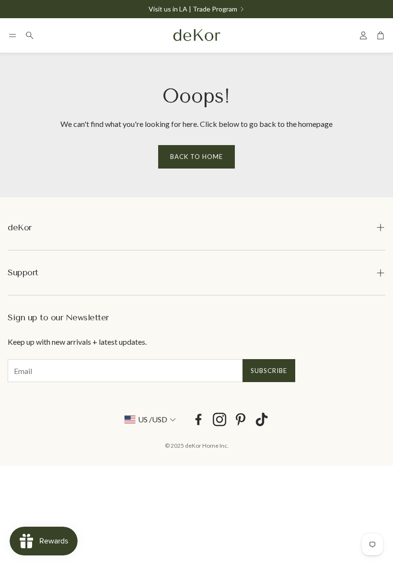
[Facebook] (198, 419)
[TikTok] (261, 419)
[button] (12, 35)
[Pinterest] (240, 419)
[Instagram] (219, 419)
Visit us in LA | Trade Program (193, 9)
